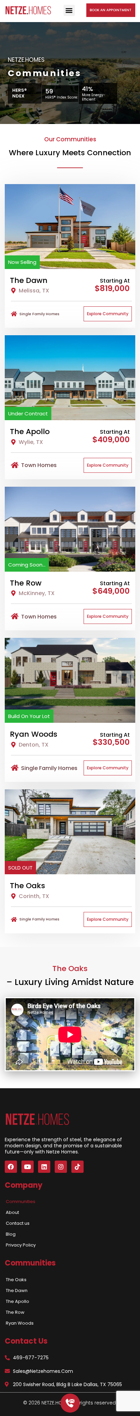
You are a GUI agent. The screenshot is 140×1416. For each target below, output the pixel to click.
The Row (15, 1312)
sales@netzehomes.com (43, 1371)
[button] (69, 10)
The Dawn (17, 1290)
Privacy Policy (21, 1245)
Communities (20, 1201)
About (12, 1212)
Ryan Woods (20, 1323)
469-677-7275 (31, 1358)
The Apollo (17, 1301)
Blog (11, 1234)
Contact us (18, 1223)
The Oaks (16, 1279)
